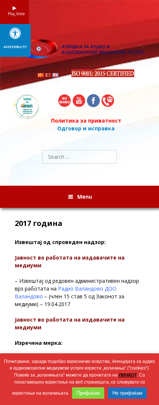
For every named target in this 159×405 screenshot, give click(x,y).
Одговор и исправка (86, 128)
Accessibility (15, 47)
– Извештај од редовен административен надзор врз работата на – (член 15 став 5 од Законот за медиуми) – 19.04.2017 (77, 292)
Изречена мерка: (38, 342)
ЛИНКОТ (128, 375)
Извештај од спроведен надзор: (60, 242)
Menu (84, 196)
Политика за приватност (86, 120)
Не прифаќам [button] (127, 393)
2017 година (38, 223)
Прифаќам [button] (88, 393)
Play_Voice (14, 13)
